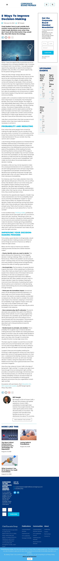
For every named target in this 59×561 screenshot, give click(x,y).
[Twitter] (15, 492)
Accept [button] (29, 558)
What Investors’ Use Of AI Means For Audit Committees (9, 470)
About (46, 526)
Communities (38, 526)
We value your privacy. (46, 57)
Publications (26, 526)
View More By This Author (22, 419)
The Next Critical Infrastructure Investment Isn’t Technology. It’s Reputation (7, 446)
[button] (3, 37)
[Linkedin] (18, 492)
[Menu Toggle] (7, 4)
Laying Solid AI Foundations (25, 443)
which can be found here (29, 556)
